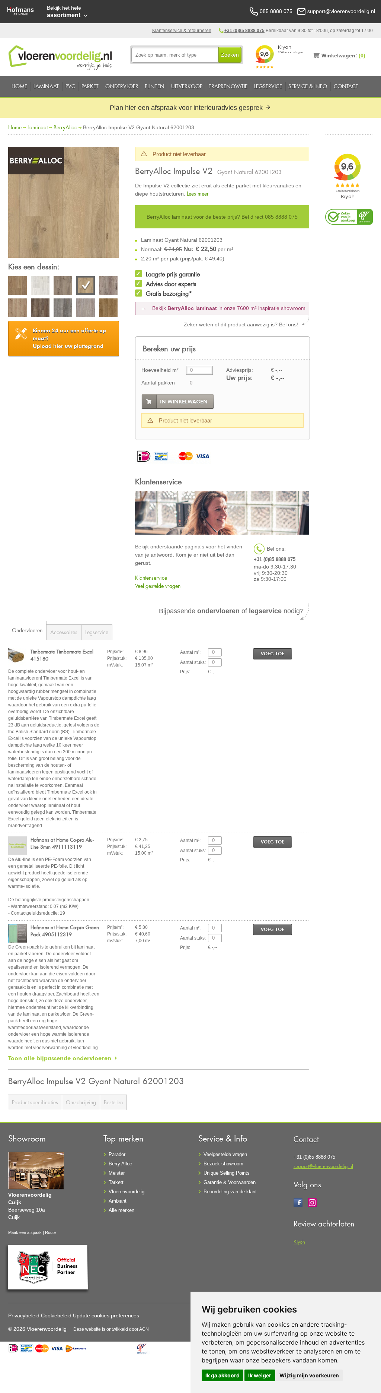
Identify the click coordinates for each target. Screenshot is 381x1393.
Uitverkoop (186, 86)
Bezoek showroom (223, 1163)
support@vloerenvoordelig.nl (323, 1166)
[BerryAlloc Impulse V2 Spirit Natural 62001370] (17, 308)
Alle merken (121, 1210)
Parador (117, 1154)
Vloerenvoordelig (126, 1191)
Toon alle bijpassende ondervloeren (59, 1058)
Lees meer (198, 193)
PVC (70, 86)
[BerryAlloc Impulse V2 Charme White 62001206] (40, 286)
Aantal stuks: (193, 662)
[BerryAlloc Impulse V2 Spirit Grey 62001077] (108, 286)
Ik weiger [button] (259, 1375)
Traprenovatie (228, 86)
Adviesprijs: (239, 370)
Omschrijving (81, 1102)
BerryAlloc (65, 127)
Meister (117, 1173)
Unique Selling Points (227, 1173)
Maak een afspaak (25, 1232)
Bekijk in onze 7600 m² (228, 308)
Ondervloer (121, 86)
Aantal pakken (158, 383)
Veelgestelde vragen (225, 1154)
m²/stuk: (115, 665)
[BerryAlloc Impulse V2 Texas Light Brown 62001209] (108, 308)
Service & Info (307, 86)
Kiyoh (299, 1241)
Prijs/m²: (115, 651)
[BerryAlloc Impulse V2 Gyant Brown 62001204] (63, 286)
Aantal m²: (190, 652)
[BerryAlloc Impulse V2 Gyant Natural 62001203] (63, 203)
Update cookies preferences (106, 1315)
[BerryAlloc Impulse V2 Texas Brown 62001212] (40, 308)
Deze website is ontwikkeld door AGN (111, 1329)
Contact (346, 86)
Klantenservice (151, 577)
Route (50, 1232)
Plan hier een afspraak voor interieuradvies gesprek (187, 107)
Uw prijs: (239, 378)
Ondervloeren (27, 630)
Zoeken (230, 55)
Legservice (268, 86)
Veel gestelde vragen (157, 585)
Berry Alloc (120, 1163)
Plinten (154, 86)
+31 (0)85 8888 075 (244, 30)
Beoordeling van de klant (230, 1191)
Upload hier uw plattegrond (69, 338)
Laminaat (46, 86)
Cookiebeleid (56, 1315)
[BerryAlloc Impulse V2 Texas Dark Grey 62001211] (63, 308)
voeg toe (272, 653)
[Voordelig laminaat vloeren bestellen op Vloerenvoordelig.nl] (61, 56)
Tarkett (116, 1182)
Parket (90, 86)
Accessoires (63, 632)
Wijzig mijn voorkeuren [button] (309, 1375)
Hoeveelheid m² (160, 370)
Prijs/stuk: (117, 658)
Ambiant (118, 1201)
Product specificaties (35, 1102)
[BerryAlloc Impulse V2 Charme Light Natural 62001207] (17, 286)
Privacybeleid (23, 1315)
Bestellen (113, 1102)
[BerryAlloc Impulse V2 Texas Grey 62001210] (85, 308)
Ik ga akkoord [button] (222, 1375)
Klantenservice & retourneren (181, 30)
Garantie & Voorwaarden (230, 1182)
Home (19, 86)
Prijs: (185, 671)
